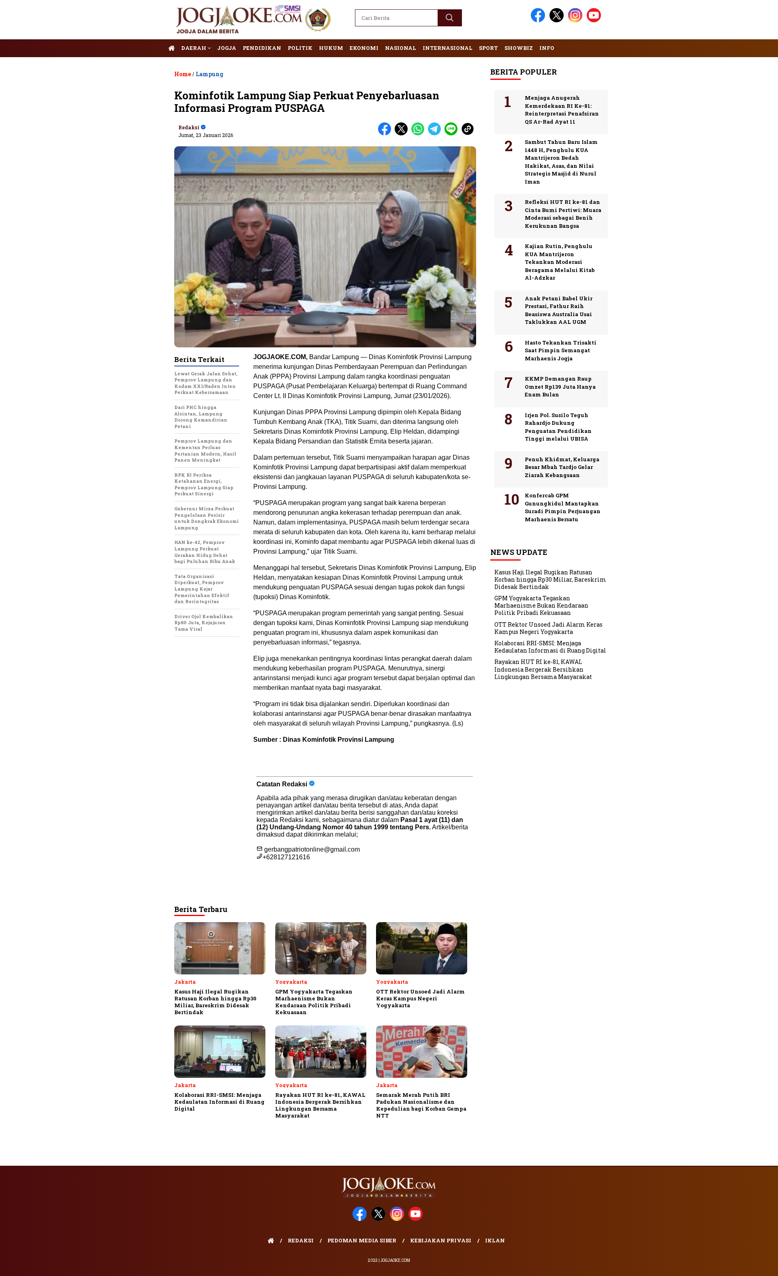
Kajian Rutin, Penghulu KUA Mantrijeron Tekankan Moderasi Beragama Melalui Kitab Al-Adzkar (560, 261)
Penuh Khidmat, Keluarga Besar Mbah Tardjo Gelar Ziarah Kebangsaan (562, 467)
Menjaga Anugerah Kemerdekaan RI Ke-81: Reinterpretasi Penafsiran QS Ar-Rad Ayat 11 (562, 109)
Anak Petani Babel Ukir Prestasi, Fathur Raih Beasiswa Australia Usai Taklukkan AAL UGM (558, 310)
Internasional (447, 47)
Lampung (209, 74)
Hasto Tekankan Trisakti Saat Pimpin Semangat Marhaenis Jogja (560, 350)
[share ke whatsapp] (419, 134)
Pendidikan (262, 47)
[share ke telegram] (436, 134)
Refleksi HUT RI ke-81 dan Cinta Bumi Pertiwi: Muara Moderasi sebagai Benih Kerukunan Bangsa (563, 213)
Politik (300, 47)
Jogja (226, 47)
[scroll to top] (748, 1263)
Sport (488, 47)
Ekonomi (364, 47)
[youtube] (595, 20)
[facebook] (539, 20)
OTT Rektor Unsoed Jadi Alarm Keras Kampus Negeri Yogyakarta (548, 628)
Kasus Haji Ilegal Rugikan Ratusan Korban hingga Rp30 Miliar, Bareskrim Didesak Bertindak (550, 579)
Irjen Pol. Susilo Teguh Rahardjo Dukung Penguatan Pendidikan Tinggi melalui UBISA (558, 427)
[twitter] (557, 20)
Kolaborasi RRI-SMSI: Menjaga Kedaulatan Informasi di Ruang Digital (550, 646)
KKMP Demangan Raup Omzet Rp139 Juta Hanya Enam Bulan (560, 386)
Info (546, 47)
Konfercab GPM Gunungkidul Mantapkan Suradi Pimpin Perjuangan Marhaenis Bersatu (563, 507)
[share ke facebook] (386, 134)
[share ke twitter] (403, 134)
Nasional (400, 47)
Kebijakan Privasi (440, 1240)
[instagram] (576, 20)
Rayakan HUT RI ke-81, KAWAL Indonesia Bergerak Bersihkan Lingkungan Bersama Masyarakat (543, 669)
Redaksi (188, 127)
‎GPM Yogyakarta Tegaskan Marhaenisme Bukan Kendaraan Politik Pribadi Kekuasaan (541, 605)
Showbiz (518, 47)
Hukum (331, 47)
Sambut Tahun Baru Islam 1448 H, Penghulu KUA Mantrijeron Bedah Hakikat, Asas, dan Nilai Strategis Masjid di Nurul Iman (561, 161)
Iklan (495, 1240)
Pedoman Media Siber (361, 1240)
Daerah (194, 47)
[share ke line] (453, 134)
